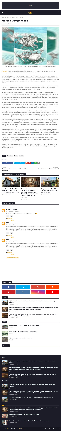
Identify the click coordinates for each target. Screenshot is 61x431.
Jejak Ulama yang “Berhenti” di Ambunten (21, 338)
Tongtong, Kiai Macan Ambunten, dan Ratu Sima (23, 332)
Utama (8, 17)
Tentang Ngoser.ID (49, 428)
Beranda (4, 17)
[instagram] (38, 292)
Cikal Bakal (9, 155)
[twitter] (23, 287)
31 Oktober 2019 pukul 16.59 (14, 211)
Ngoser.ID (5, 24)
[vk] (23, 292)
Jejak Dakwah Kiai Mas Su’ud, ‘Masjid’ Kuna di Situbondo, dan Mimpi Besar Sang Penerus (10, 190)
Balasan (9, 218)
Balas (8, 216)
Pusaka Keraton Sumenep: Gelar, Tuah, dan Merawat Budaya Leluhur (29, 421)
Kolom (15, 155)
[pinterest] (8, 292)
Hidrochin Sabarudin (12, 209)
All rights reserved (23, 428)
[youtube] (52, 292)
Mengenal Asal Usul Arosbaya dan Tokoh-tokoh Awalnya (25, 325)
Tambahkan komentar (12, 257)
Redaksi (57, 428)
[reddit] (52, 287)
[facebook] (8, 287)
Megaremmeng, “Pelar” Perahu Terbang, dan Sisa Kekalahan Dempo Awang (50, 190)
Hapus (11, 216)
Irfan (7, 222)
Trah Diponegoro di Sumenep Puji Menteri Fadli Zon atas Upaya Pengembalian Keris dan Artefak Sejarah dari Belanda (33, 315)
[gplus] (38, 287)
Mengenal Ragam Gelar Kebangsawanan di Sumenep (24, 414)
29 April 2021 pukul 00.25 (13, 224)
